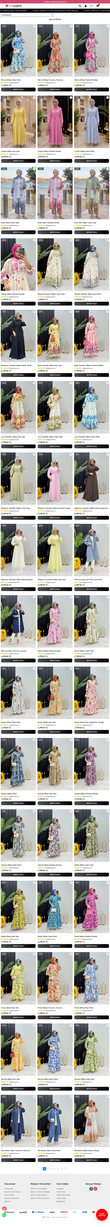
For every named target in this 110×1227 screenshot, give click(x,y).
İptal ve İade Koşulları (39, 1195)
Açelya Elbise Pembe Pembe (86, 794)
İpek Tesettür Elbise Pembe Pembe (88, 365)
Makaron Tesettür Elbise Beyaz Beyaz (17, 579)
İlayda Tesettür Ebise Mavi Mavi (87, 294)
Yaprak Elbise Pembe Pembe (50, 865)
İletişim (7, 1201)
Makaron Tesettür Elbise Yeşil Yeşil (15, 508)
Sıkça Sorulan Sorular (12, 1192)
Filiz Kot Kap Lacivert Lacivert (13, 651)
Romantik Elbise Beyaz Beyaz (86, 1150)
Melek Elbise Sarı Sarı (10, 936)
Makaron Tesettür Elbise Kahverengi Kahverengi (91, 508)
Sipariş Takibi (9, 1195)
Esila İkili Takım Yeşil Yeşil (85, 223)
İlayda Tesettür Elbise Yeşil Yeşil (51, 294)
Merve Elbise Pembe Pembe (86, 80)
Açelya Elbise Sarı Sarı (47, 794)
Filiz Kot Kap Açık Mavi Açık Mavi (88, 579)
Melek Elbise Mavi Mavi (47, 936)
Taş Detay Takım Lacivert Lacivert (15, 1150)
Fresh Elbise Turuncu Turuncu (50, 1008)
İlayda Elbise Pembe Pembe (12, 294)
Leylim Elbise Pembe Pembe (49, 151)
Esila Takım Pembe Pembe (49, 223)
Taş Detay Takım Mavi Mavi (49, 1150)
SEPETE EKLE (18, 89)
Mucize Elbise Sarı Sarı (10, 1079)
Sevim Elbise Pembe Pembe (49, 651)
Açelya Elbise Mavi (9, 794)
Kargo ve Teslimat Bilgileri (40, 1192)
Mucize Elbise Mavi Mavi (48, 1079)
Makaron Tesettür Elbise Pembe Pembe (54, 508)
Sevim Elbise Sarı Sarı (47, 722)
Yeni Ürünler (61, 1192)
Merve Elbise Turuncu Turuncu (50, 80)
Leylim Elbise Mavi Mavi (84, 151)
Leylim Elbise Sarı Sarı (10, 151)
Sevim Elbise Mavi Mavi (11, 722)
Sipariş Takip (61, 1198)
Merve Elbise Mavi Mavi (11, 80)
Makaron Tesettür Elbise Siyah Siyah (16, 365)
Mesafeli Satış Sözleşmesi (40, 1198)
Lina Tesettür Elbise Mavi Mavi (87, 437)
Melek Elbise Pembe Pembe (85, 936)
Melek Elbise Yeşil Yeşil (83, 865)
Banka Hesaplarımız (12, 1198)
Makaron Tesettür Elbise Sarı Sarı (52, 579)
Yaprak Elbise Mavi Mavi (11, 865)
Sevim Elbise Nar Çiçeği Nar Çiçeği (89, 722)
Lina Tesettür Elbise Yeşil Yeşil (50, 437)
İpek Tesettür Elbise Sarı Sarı (50, 365)
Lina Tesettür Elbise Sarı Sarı (13, 437)
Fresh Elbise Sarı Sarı (10, 1008)
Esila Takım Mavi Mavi (10, 223)
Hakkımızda (61, 1201)
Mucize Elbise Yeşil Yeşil (84, 1079)
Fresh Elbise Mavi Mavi (84, 1008)
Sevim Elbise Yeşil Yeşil (83, 651)
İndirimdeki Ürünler (64, 1195)
